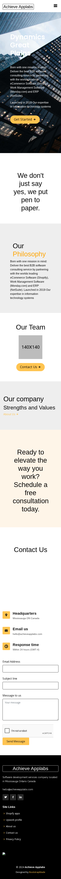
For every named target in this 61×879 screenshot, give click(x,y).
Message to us (12, 695)
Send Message (16, 741)
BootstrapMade (37, 872)
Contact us (12, 833)
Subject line (10, 678)
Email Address (11, 661)
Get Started (23, 119)
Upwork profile (14, 820)
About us (11, 826)
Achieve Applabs (18, 6)
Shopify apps (13, 813)
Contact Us (29, 367)
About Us (9, 414)
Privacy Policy (13, 839)
